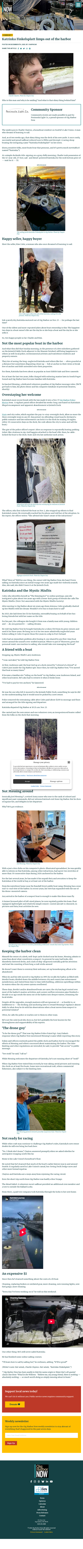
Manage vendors (20, 775)
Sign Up (11, 1443)
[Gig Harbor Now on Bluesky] (43, 1481)
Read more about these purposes (37, 775)
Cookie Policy (35, 786)
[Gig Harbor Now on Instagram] (35, 1481)
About (42, 1507)
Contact (42, 1516)
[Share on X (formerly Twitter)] (24, 49)
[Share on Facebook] (18, 49)
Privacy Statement (45, 786)
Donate (14, 1404)
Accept (27, 781)
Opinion (42, 1501)
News (42, 1498)
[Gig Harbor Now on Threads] (39, 1481)
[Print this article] (30, 49)
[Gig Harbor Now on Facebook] (31, 1481)
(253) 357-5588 (41, 1524)
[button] (69, 762)
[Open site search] (71, 5)
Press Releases (42, 1513)
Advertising (42, 1510)
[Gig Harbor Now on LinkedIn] (47, 1481)
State (4, 414)
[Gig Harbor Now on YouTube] (51, 1481)
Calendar (42, 1504)
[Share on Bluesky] (21, 49)
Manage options (56, 781)
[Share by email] (27, 49)
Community (7, 35)
